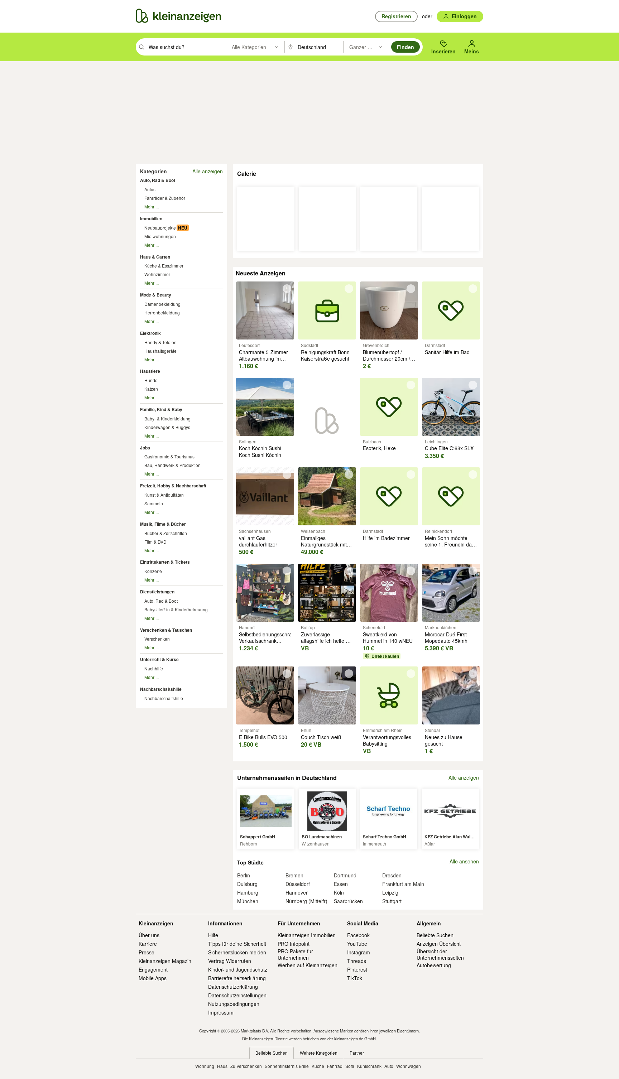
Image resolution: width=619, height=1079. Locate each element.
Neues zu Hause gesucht (443, 740)
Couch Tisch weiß (321, 737)
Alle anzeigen (207, 171)
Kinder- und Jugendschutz (237, 969)
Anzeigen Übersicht (439, 943)
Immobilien (151, 218)
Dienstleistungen (157, 591)
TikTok (354, 978)
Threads (356, 960)
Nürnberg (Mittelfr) (306, 901)
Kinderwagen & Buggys (167, 427)
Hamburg (247, 892)
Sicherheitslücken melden (237, 952)
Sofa (349, 1066)
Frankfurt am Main (403, 883)
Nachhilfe (153, 668)
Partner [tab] (357, 1053)
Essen (341, 883)
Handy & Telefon (160, 342)
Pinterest (357, 969)
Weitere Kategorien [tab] (318, 1053)
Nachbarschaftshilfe (161, 689)
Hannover (296, 892)
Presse (146, 952)
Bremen (294, 875)
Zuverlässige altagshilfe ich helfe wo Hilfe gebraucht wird (326, 641)
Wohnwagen (408, 1066)
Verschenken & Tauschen (166, 630)
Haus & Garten (155, 257)
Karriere (148, 943)
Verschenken (157, 639)
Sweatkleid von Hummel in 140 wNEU (388, 637)
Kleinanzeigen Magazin (165, 960)
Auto (388, 1066)
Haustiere (150, 371)
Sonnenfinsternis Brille (287, 1066)
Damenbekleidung (162, 304)
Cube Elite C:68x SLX (449, 448)
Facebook (358, 935)
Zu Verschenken (246, 1066)
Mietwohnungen (160, 236)
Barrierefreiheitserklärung (237, 978)
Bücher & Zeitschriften (165, 533)
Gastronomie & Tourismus (169, 456)
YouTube (357, 943)
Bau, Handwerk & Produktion (172, 465)
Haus (222, 1066)
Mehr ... (151, 206)
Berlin (243, 875)
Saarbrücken (348, 901)
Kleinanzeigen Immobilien (307, 935)
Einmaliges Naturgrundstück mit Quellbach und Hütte (324, 544)
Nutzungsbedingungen (233, 1003)
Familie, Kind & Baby (161, 409)
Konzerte (153, 571)
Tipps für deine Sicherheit (237, 943)
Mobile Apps (153, 978)
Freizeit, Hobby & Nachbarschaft (173, 485)
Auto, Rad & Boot (157, 180)
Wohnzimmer (157, 274)
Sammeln (153, 503)
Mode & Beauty (155, 295)
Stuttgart (392, 901)
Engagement (153, 969)
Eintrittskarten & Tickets (165, 562)
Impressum (221, 1012)
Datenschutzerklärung (233, 986)
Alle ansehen (464, 861)
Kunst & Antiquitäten (164, 495)
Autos (149, 189)
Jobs (145, 447)
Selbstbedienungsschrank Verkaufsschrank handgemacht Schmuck (268, 644)
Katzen (151, 389)
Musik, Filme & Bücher (163, 524)
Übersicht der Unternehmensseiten (440, 954)
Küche (318, 1066)
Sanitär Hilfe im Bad (447, 352)
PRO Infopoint (294, 943)
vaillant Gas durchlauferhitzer (258, 541)
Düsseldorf (297, 883)
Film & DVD (155, 542)
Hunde (151, 380)
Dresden (392, 875)
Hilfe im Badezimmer (386, 537)
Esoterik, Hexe (379, 448)
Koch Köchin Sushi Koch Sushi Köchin (260, 451)
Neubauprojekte (160, 228)
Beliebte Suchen (435, 935)
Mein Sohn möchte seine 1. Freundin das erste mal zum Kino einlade (449, 547)
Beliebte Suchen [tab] (271, 1053)
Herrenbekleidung (162, 312)
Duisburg (247, 883)
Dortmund (345, 875)
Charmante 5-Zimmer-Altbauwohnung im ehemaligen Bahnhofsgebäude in (264, 361)
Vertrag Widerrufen (229, 960)
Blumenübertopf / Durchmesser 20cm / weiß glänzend (386, 358)
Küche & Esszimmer (163, 265)
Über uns (149, 935)
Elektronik (150, 333)
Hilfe (213, 935)
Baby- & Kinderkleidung (167, 418)
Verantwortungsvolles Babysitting (387, 740)
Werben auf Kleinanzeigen (307, 965)
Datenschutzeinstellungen (237, 995)
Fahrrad (334, 1066)
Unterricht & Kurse (159, 659)
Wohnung (204, 1066)
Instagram (358, 952)
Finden (405, 46)
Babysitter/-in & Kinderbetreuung (176, 609)
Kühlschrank (369, 1066)
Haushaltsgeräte (160, 351)
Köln (339, 892)
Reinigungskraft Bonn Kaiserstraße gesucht (325, 355)
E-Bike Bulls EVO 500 (263, 737)
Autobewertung (434, 965)
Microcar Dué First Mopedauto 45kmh (446, 637)
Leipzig (390, 892)
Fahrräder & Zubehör (164, 198)
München (247, 901)
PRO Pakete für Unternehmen (295, 954)
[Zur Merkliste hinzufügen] (287, 288)
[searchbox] (186, 47)
